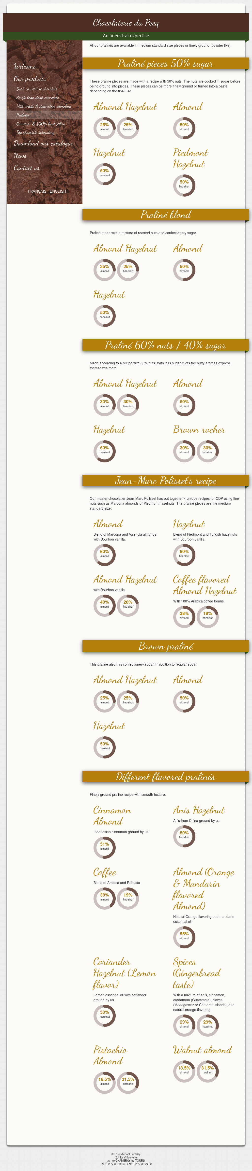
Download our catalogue (43, 143)
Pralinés (22, 114)
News (20, 155)
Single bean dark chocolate (37, 97)
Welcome (24, 66)
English (58, 191)
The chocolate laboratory (35, 132)
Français (37, 191)
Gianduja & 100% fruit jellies (40, 123)
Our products (30, 78)
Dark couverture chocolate (36, 88)
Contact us (27, 167)
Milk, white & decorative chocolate (43, 106)
